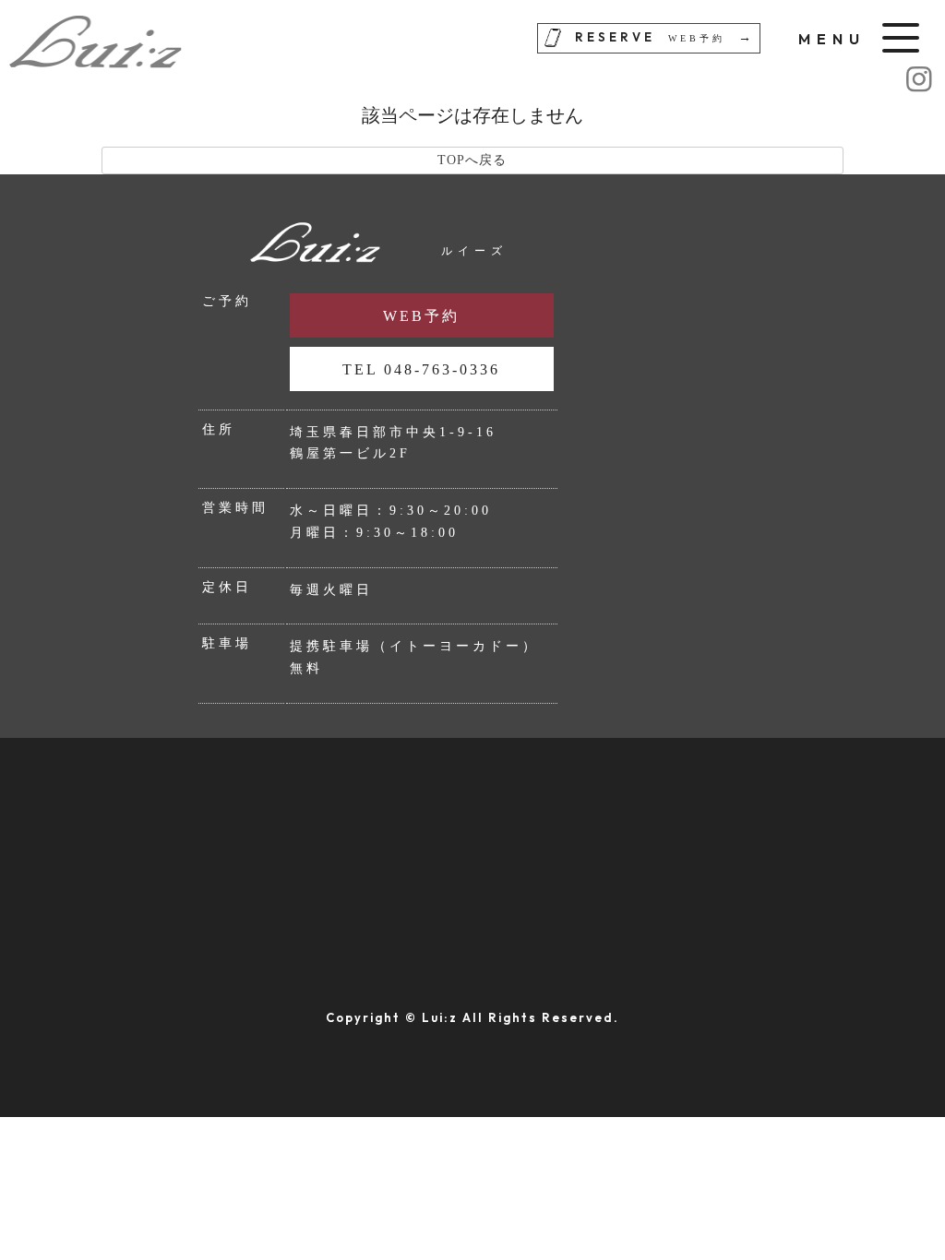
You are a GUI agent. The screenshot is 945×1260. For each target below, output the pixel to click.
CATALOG (539, 899)
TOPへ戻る (472, 160)
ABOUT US (312, 839)
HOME (60, 839)
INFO (291, 899)
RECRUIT (769, 899)
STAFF (756, 839)
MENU (522, 839)
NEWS (59, 959)
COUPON (73, 899)
